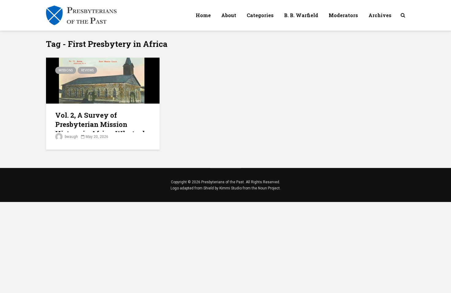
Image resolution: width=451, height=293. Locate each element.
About (228, 15)
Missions (66, 70)
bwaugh (71, 137)
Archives (379, 15)
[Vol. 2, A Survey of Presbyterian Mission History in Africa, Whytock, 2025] (103, 80)
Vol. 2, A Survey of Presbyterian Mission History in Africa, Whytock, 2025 (101, 129)
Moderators (343, 15)
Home (203, 15)
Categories (260, 15)
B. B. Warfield (301, 15)
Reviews (87, 70)
